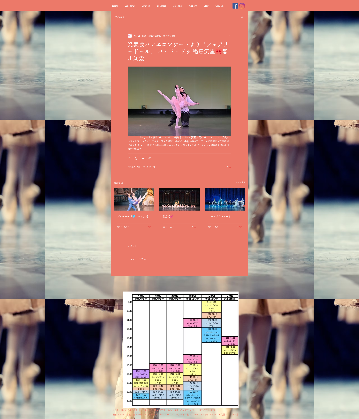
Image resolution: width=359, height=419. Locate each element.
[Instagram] (242, 6)
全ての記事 (119, 17)
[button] (242, 17)
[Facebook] (235, 6)
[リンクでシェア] (149, 158)
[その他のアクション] (229, 36)
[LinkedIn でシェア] (142, 158)
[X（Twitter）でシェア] (135, 158)
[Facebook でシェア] (129, 158)
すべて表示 (240, 183)
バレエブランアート (219, 216)
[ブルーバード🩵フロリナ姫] (134, 199)
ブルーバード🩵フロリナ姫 (132, 216)
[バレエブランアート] (225, 199)
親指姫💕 (168, 216)
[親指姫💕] (179, 199)
